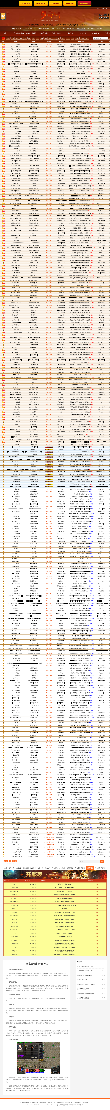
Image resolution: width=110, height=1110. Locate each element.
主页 (5, 868)
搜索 (102, 861)
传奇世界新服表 (100, 868)
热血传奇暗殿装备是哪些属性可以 (86, 993)
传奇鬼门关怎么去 (82, 979)
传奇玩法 (55, 868)
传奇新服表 (70, 868)
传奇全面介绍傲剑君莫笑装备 (85, 966)
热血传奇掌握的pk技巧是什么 (85, 970)
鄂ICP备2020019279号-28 (76, 1105)
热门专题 (18, 868)
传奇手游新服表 (80, 868)
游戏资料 (33, 868)
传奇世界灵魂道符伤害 (83, 998)
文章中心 (40, 868)
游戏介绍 (47, 868)
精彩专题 (26, 868)
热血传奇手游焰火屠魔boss (84, 975)
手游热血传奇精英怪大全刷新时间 (86, 984)
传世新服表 (89, 868)
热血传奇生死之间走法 (83, 989)
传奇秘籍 (62, 868)
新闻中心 (11, 868)
